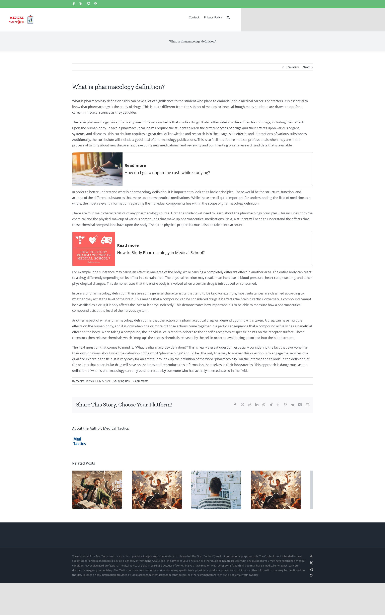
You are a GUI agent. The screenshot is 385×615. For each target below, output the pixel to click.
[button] (228, 17)
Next (306, 67)
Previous (292, 67)
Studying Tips (121, 381)
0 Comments (140, 381)
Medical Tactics (85, 381)
